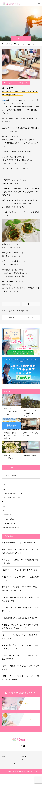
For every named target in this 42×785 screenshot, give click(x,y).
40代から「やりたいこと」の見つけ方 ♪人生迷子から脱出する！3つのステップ (21, 626)
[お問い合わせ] (21, 713)
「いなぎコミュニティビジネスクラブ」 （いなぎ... (30, 413)
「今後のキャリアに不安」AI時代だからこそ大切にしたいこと (20, 609)
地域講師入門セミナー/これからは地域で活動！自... (11, 435)
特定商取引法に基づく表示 (11, 527)
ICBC (4, 100)
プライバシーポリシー (9, 523)
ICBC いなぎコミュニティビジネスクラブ (16, 83)
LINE (3, 506)
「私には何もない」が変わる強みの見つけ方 (19, 618)
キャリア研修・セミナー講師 (11, 498)
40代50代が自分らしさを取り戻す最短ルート (19, 542)
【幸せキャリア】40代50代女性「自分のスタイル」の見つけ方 (20, 637)
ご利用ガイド (7, 515)
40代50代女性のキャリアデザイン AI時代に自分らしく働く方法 (20, 599)
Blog (3, 502)
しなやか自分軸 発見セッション (12, 493)
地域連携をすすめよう (30, 455)
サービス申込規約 (8, 519)
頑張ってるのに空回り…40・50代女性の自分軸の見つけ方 (20, 561)
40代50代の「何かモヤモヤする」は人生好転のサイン (20, 578)
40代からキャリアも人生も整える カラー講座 (19, 570)
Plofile (4, 485)
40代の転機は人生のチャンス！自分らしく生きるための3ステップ (20, 647)
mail (3, 510)
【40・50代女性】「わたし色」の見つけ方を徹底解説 (20, 667)
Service (4, 489)
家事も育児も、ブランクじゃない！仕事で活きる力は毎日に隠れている (20, 551)
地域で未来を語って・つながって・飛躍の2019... (11, 411)
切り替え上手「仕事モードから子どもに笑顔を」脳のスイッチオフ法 (19, 589)
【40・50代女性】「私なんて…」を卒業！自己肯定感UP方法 (20, 657)
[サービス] (21, 698)
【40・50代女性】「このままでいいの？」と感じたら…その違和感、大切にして (20, 678)
